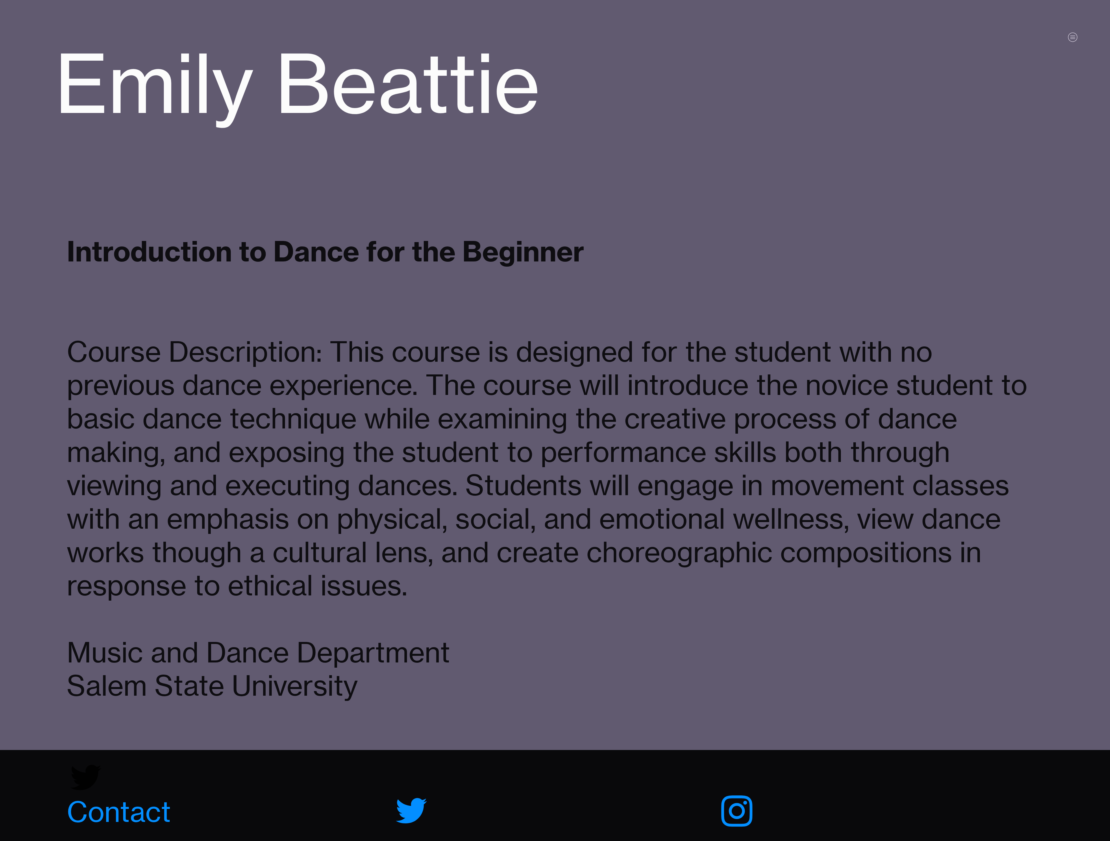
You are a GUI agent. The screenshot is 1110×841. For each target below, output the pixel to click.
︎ (737, 812)
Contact (119, 812)
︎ (411, 812)
